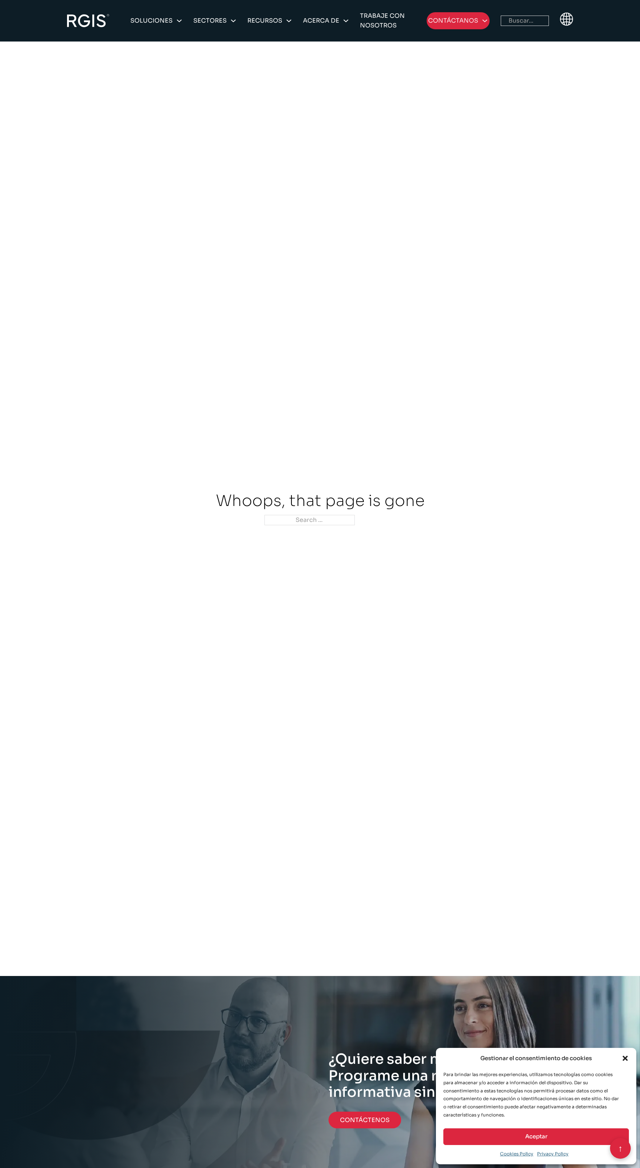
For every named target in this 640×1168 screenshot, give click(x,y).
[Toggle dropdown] (179, 21)
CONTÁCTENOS (365, 1120)
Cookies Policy (516, 1154)
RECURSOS (264, 20)
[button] (625, 1058)
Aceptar (536, 1136)
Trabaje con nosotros (382, 20)
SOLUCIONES (151, 20)
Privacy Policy (553, 1154)
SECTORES (210, 20)
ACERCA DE (321, 20)
